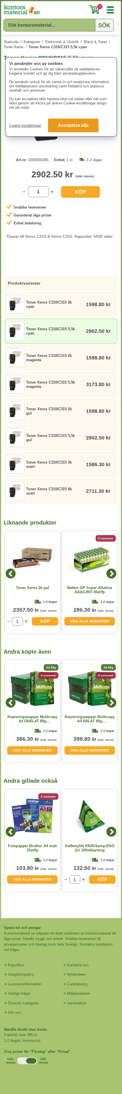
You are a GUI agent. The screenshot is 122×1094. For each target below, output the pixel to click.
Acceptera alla (73, 125)
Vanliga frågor (19, 993)
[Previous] (11, 573)
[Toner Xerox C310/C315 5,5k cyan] (61, 147)
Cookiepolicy (77, 984)
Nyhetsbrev (76, 974)
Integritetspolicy (21, 974)
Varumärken (77, 1003)
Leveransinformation (24, 984)
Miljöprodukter (78, 993)
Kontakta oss (78, 965)
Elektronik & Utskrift (62, 42)
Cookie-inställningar (25, 125)
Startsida (11, 42)
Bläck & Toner (95, 42)
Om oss (14, 1012)
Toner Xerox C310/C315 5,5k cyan (58, 47)
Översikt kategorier (23, 1003)
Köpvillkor (16, 965)
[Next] (111, 573)
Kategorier (32, 42)
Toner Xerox (14, 47)
